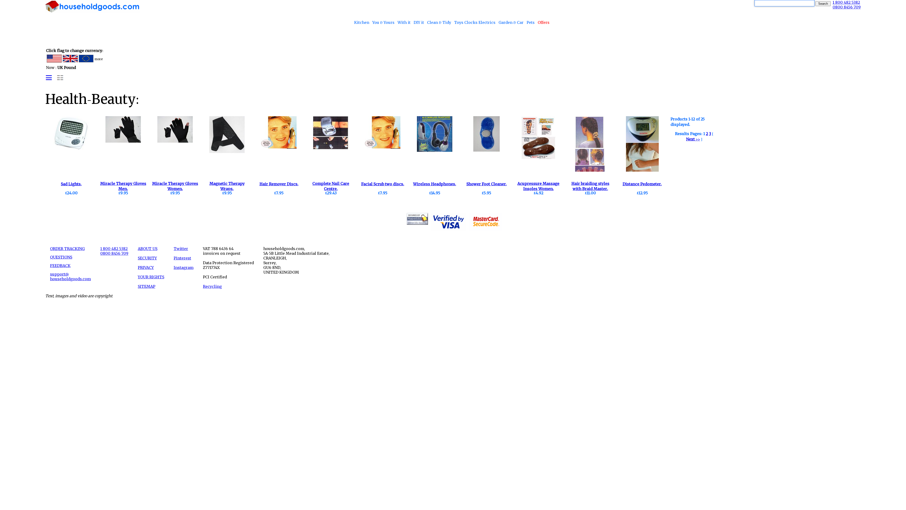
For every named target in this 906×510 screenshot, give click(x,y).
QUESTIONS (61, 257)
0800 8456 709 (847, 7)
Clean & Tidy (439, 22)
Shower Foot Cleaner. (486, 184)
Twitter (181, 248)
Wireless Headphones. (434, 184)
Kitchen (361, 22)
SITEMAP (146, 286)
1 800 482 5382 (846, 2)
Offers (543, 22)
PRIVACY (146, 267)
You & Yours (383, 22)
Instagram (183, 267)
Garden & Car (511, 22)
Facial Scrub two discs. (382, 184)
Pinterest (182, 258)
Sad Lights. (71, 184)
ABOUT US (147, 248)
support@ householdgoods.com (70, 276)
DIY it (419, 22)
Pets (531, 22)
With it (404, 22)
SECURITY (147, 258)
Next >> (693, 139)
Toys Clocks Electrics (474, 22)
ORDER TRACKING (67, 248)
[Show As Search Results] (54, 79)
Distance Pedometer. (642, 184)
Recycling (212, 286)
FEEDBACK (60, 265)
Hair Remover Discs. (279, 184)
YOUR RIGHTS (151, 277)
